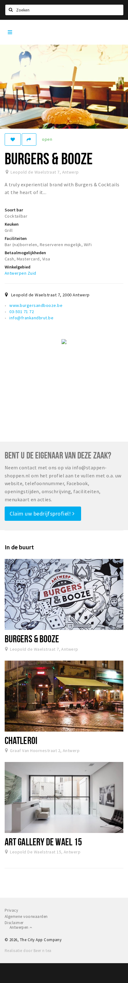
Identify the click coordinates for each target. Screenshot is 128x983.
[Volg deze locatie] (13, 139)
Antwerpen (20, 927)
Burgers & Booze (32, 638)
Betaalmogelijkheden (25, 252)
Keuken (12, 224)
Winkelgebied (17, 267)
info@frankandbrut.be (31, 318)
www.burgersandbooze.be (35, 305)
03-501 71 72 (21, 311)
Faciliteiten (16, 238)
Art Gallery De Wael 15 (43, 841)
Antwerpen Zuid (20, 273)
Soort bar (14, 210)
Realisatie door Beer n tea (28, 950)
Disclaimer (14, 922)
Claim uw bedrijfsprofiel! (41, 513)
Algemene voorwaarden (26, 916)
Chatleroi (21, 740)
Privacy (11, 910)
